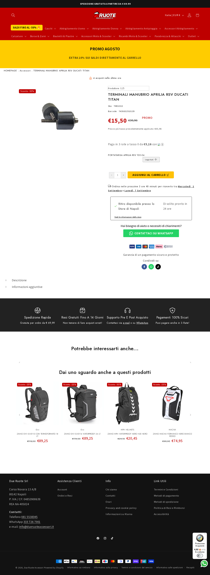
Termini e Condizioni (166, 489)
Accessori (25, 70)
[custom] (158, 266)
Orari (109, 501)
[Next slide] (190, 415)
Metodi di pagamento (166, 495)
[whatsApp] (151, 266)
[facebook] (144, 266)
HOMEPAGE (10, 70)
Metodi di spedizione (166, 501)
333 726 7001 (32, 522)
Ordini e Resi (64, 495)
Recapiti (190, 567)
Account (62, 489)
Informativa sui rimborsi (78, 567)
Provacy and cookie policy (121, 508)
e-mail (126, 323)
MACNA (172, 429)
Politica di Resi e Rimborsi (169, 508)
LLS (122, 88)
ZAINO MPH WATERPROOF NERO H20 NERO (127, 434)
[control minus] (111, 175)
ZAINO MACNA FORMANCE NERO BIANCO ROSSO (172, 435)
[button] (13, 15)
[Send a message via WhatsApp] (204, 563)
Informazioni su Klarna (119, 514)
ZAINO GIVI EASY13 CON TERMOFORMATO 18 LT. (37, 435)
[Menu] (205, 534)
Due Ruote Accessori (34, 567)
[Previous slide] (19, 415)
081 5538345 (29, 517)
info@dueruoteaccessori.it (36, 527)
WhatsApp (142, 323)
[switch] (200, 555)
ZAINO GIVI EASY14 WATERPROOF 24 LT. (82, 434)
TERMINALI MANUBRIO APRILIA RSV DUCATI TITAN (61, 70)
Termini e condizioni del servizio (137, 567)
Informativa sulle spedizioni (169, 567)
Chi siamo (111, 489)
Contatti (110, 495)
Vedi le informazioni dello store (127, 217)
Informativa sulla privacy (106, 567)
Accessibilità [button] (161, 514)
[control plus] (123, 175)
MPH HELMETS (127, 429)
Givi (37, 429)
